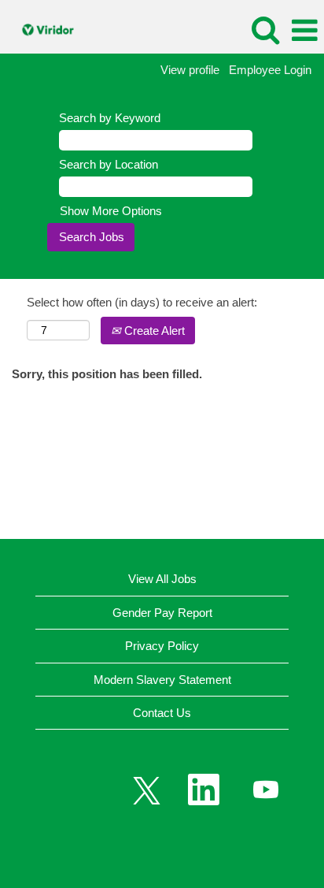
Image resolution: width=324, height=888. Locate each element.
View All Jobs (162, 578)
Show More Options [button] (111, 210)
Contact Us (162, 712)
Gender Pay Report (162, 612)
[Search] (265, 29)
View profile (189, 69)
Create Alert (153, 330)
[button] (304, 30)
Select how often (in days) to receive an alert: (142, 302)
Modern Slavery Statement (162, 679)
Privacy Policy (162, 645)
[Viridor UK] (43, 29)
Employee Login (270, 69)
